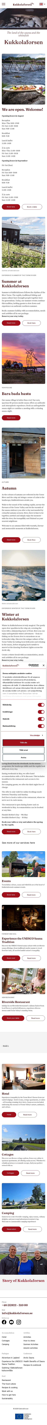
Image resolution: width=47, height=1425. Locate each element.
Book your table (13, 1018)
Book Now (31, 540)
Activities (27, 1337)
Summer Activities (31, 1344)
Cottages (10, 1173)
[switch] (41, 712)
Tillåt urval (23, 750)
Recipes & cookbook (32, 1365)
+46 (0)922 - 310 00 (15, 1305)
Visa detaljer (35, 735)
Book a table (32, 207)
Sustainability (7, 1398)
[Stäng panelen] (43, 665)
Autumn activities (31, 1348)
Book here (11, 207)
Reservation (11, 1229)
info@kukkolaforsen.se (17, 1313)
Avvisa (23, 758)
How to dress (29, 1340)
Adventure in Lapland (11, 1358)
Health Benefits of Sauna (34, 1361)
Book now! (11, 958)
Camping (5, 1344)
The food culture (9, 1384)
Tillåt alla (23, 743)
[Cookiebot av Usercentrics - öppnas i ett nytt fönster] (29, 665)
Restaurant (6, 1380)
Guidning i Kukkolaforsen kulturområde (12, 1369)
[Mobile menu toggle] (3, 4)
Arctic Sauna (29, 1358)
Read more (11, 323)
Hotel (9, 1115)
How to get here (9, 1395)
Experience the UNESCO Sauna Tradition (12, 1362)
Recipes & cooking (9, 1387)
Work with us (7, 1391)
